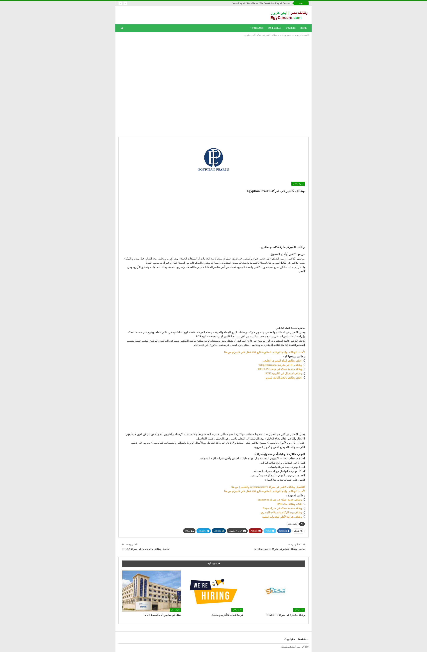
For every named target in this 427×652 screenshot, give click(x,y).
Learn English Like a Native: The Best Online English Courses (261, 3)
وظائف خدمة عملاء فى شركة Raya (282, 508)
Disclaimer (303, 639)
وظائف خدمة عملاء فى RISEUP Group (280, 369)
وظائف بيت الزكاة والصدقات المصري (281, 512)
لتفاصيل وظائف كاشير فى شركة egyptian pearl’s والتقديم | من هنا (268, 487)
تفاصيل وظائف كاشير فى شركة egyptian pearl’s (279, 549)
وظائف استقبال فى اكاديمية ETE (283, 373)
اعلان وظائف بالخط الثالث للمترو (284, 377)
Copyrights (289, 639)
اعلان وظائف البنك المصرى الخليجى (282, 360)
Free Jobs (257, 28)
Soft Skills (274, 28)
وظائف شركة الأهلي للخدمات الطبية (282, 516)
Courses (291, 28)
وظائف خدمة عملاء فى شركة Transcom (279, 499)
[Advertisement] (213, 62)
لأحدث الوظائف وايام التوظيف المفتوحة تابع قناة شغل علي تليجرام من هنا (264, 352)
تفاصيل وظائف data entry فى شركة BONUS (145, 549)
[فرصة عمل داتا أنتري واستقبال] (213, 591)
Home (303, 28)
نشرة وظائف (298, 184)
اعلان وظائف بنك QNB (289, 503)
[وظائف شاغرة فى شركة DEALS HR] (275, 591)
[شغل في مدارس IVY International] (151, 591)
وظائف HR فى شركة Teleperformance (280, 365)
